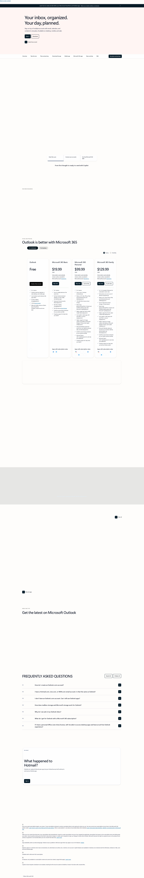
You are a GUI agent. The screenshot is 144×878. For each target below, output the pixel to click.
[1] (22, 824)
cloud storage (38, 303)
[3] (23, 840)
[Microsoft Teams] (85, 355)
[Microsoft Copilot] (76, 352)
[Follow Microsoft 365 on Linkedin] (36, 876)
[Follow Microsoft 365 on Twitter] (39, 876)
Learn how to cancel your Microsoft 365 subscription (41, 828)
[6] (23, 857)
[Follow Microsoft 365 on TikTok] (50, 876)
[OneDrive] (56, 352)
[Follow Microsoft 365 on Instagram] (46, 876)
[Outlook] (53, 352)
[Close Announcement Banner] (120, 6)
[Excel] (82, 352)
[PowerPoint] (85, 352)
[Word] (79, 352)
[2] (23, 832)
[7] (22, 862)
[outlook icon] (31, 349)
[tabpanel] (71, 102)
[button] (28, 212)
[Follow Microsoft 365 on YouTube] (43, 876)
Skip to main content (5, 1)
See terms (63, 278)
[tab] (27, 74)
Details (82, 842)
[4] (23, 845)
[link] (24, 56)
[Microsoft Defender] (82, 355)
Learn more (59, 837)
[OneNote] (76, 355)
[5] (23, 852)
